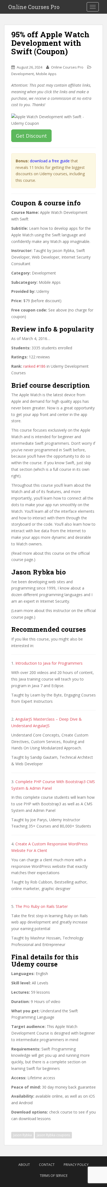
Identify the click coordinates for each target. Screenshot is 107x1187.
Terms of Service (53, 1175)
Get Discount (31, 135)
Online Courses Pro (34, 6)
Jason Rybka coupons (53, 1135)
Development (22, 73)
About (24, 1164)
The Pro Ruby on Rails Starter (41, 906)
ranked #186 (34, 366)
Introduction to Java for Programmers (49, 663)
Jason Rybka (22, 1135)
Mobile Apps (46, 73)
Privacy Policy (76, 1164)
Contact (47, 1164)
